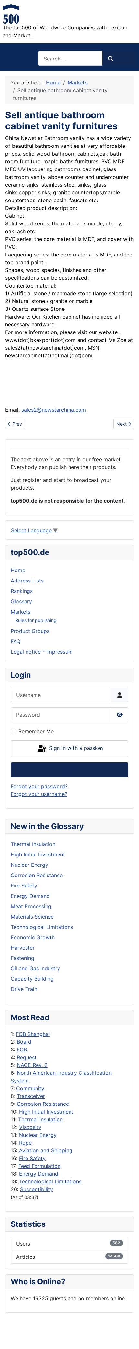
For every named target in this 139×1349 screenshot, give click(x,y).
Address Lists (27, 580)
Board (24, 1042)
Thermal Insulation (40, 1119)
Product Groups (30, 631)
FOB (22, 1049)
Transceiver (31, 1096)
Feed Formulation (39, 1166)
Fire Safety (32, 1158)
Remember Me (36, 731)
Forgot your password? (39, 786)
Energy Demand (38, 1173)
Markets (20, 611)
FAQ (15, 641)
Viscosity (30, 1127)
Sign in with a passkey (76, 748)
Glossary (21, 601)
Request (27, 1057)
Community (30, 1088)
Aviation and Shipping (45, 1150)
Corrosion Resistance (43, 1104)
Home (18, 570)
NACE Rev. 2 (32, 1065)
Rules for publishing (36, 620)
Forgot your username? (39, 794)
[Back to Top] (128, 1337)
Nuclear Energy (38, 1135)
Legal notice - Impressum (42, 651)
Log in (69, 770)
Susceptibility (36, 1189)
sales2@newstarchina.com (53, 410)
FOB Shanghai (33, 1034)
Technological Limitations (50, 1181)
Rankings (22, 591)
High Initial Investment (46, 1111)
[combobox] (70, 58)
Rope (25, 1142)
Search (122, 58)
